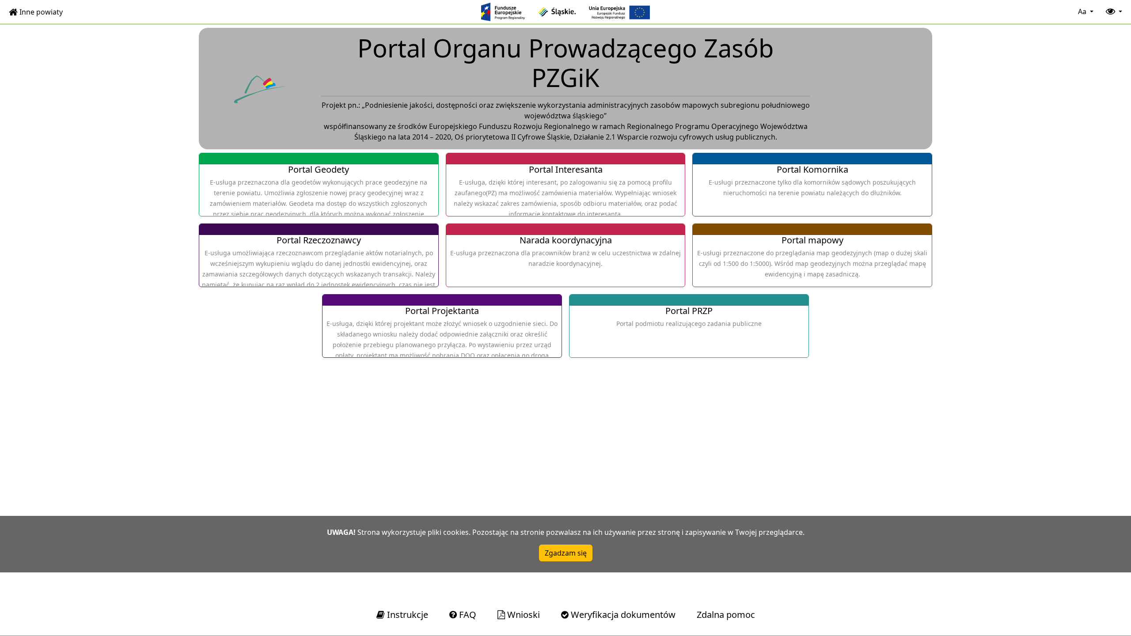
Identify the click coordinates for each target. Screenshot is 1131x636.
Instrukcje (406, 615)
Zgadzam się (566, 553)
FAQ (466, 615)
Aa (1083, 11)
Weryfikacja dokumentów (622, 615)
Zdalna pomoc (726, 615)
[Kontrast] (1113, 12)
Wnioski (522, 615)
